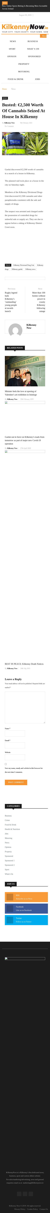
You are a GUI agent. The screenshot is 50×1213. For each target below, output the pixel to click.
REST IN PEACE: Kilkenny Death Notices (24, 664)
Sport (12, 49)
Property (23, 64)
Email (7, 740)
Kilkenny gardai (17, 269)
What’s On (33, 49)
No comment (9, 126)
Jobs (37, 79)
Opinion (11, 56)
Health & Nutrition (12, 829)
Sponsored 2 (10, 865)
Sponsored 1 (10, 861)
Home (4, 89)
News (13, 41)
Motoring (24, 72)
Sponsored (34, 56)
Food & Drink (15, 79)
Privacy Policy (19, 1209)
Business (33, 41)
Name (7, 729)
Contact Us (44, 1209)
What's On (9, 874)
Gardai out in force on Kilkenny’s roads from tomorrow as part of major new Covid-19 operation (24, 440)
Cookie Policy (32, 1209)
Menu (44, 36)
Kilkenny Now (9, 123)
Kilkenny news (31, 269)
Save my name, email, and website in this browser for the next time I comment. (24, 770)
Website (7, 752)
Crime (7, 820)
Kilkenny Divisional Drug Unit (23, 265)
